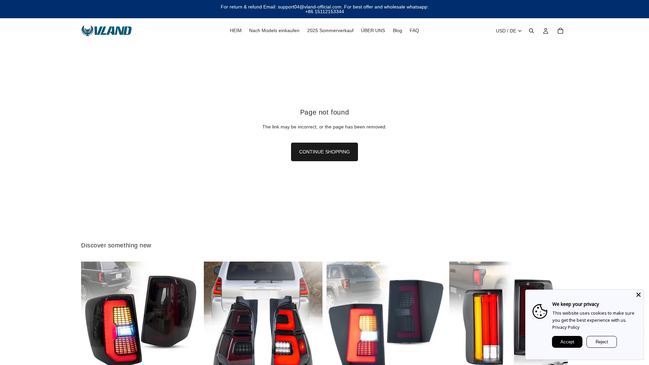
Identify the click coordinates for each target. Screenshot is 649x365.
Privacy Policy (566, 327)
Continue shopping (324, 151)
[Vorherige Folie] (91, 320)
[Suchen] (531, 30)
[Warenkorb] (560, 30)
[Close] (638, 294)
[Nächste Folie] (189, 320)
